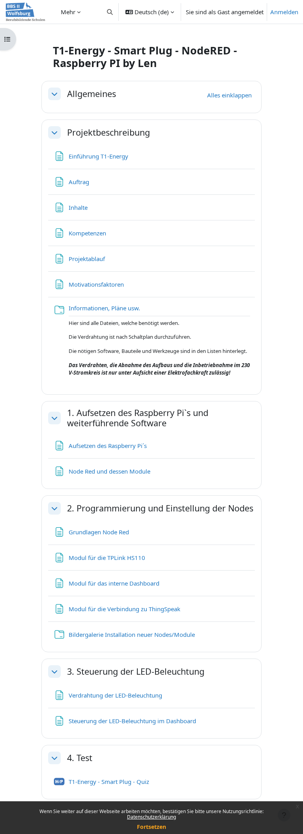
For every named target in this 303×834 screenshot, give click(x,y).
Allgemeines (91, 94)
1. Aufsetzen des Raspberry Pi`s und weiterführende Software (137, 418)
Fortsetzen (151, 826)
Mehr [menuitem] (68, 12)
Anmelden (284, 12)
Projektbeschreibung (108, 132)
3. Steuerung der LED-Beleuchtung (135, 671)
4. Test (79, 758)
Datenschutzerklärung (151, 816)
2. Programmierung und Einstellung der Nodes (160, 508)
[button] (110, 12)
